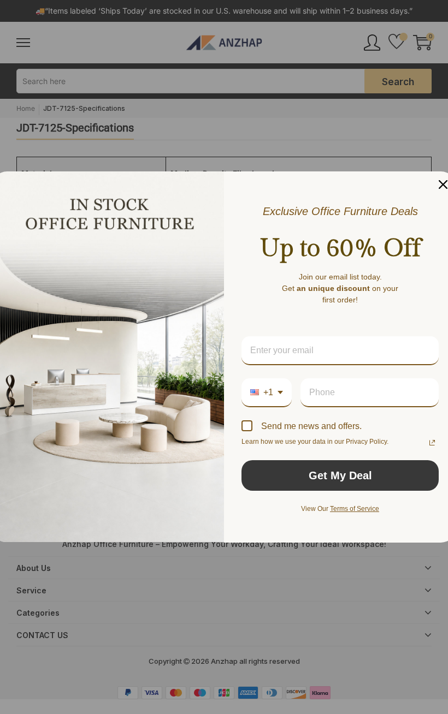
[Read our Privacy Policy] (432, 442)
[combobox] (266, 392)
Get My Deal (340, 475)
